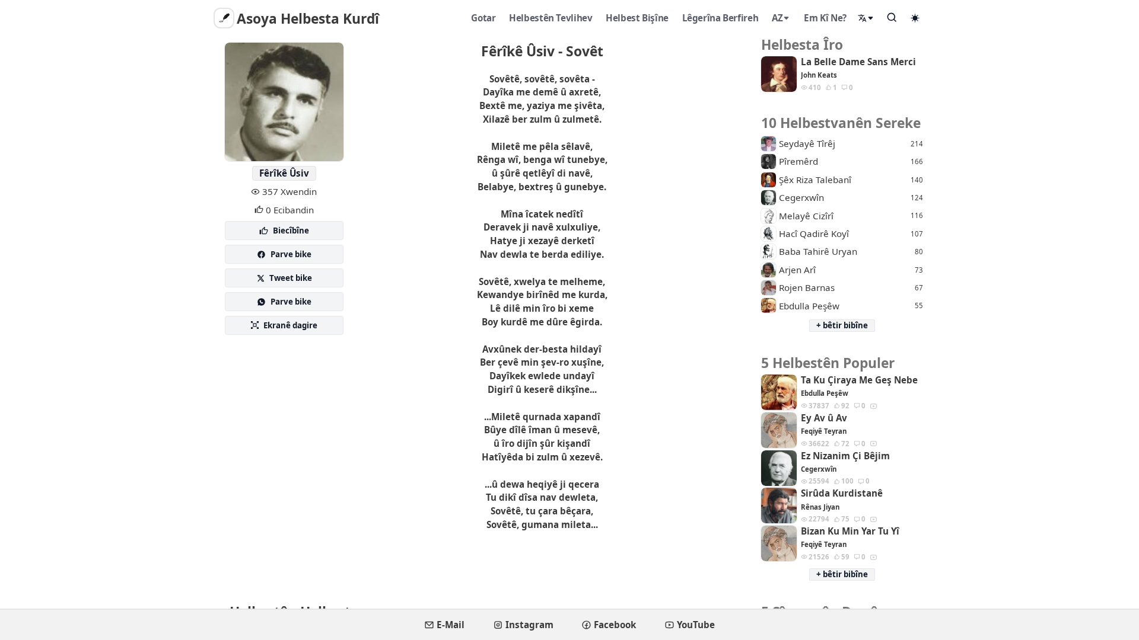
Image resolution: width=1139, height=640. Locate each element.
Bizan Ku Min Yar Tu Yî (850, 531)
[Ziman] (866, 18)
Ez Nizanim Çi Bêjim (845, 456)
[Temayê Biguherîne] (915, 18)
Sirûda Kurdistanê (842, 493)
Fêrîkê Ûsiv (284, 173)
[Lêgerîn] (892, 17)
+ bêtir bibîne (842, 325)
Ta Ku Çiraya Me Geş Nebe (859, 380)
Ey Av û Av (824, 418)
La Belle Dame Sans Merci (858, 62)
